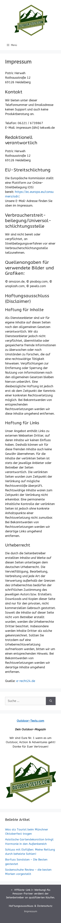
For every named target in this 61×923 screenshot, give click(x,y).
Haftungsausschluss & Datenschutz (30, 905)
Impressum (30, 911)
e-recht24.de (25, 681)
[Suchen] (51, 701)
